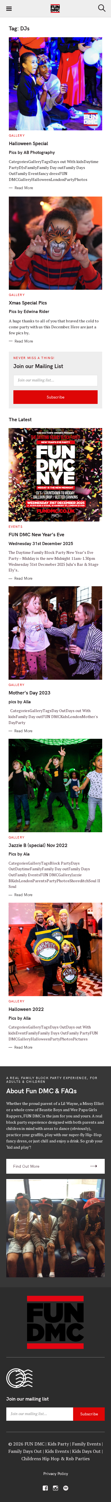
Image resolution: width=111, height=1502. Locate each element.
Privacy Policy (55, 1473)
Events (15, 527)
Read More (24, 187)
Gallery (17, 135)
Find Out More (26, 1166)
